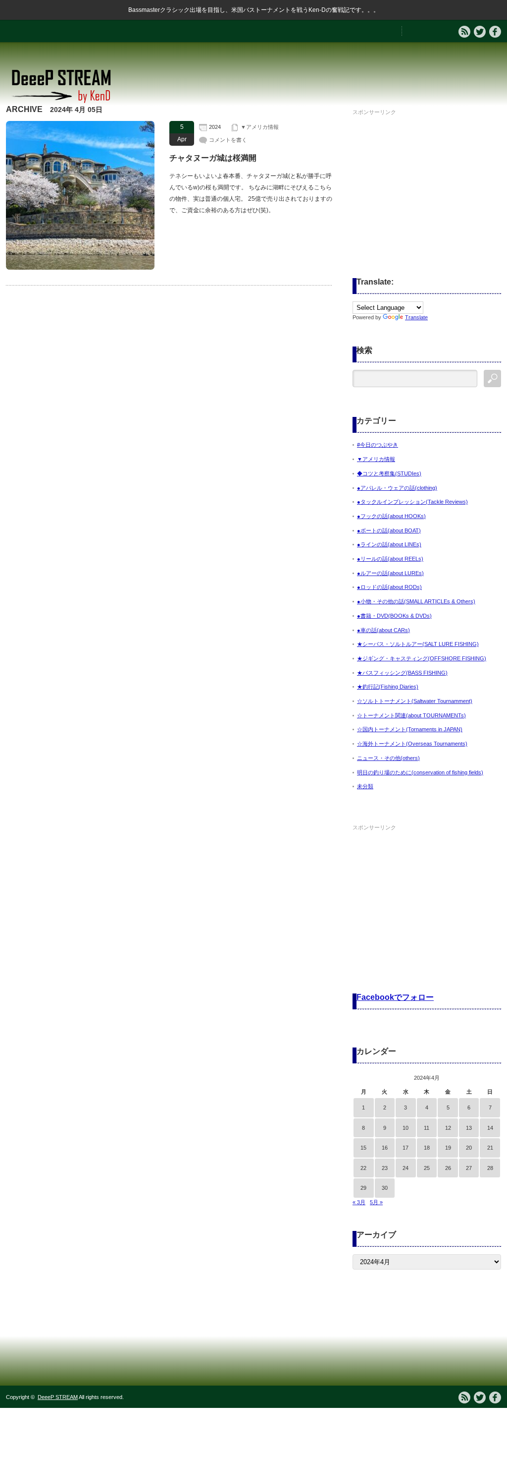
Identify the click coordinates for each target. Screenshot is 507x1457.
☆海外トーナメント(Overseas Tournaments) (412, 744)
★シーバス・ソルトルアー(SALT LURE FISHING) (418, 644)
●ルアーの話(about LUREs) (390, 573)
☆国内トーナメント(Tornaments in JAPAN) (409, 729)
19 (448, 1148)
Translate (416, 317)
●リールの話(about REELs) (390, 559)
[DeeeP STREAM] (66, 102)
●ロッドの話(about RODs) (389, 587)
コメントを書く (228, 140)
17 (405, 1148)
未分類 (365, 786)
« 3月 (359, 1202)
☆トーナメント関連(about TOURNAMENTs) (411, 715)
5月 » (376, 1202)
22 (363, 1168)
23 (385, 1168)
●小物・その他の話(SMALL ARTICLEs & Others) (416, 601)
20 (469, 1148)
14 (490, 1128)
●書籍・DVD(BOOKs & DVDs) (394, 616)
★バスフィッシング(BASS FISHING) (402, 673)
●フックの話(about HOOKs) (391, 516)
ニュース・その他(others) (388, 758)
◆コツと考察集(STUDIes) (389, 473)
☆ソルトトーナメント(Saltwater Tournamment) (414, 701)
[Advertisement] (427, 180)
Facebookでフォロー (395, 997)
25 (427, 1168)
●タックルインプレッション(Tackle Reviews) (412, 502)
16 (385, 1148)
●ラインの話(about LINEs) (389, 544)
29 (363, 1188)
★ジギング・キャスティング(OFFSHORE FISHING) (421, 658)
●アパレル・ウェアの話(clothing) (397, 488)
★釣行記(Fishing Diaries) (387, 687)
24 (405, 1168)
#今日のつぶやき (377, 445)
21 (490, 1148)
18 (427, 1148)
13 (469, 1128)
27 (469, 1168)
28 (490, 1168)
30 (385, 1188)
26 (448, 1168)
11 (426, 1128)
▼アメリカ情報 (260, 127)
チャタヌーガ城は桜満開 (212, 158)
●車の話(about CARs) (383, 630)
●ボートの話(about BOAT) (389, 530)
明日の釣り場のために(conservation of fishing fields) (420, 772)
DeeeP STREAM (58, 1397)
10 (405, 1128)
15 (363, 1148)
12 (448, 1128)
